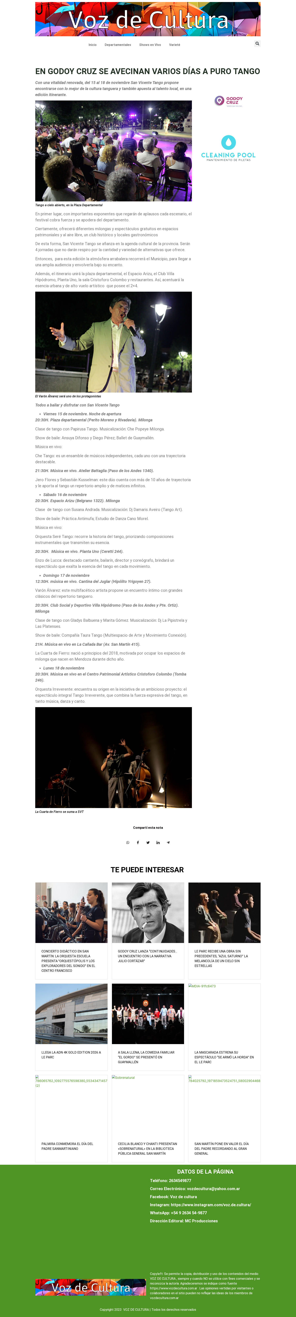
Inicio (93, 45)
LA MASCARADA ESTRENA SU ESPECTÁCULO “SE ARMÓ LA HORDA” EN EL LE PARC (224, 1057)
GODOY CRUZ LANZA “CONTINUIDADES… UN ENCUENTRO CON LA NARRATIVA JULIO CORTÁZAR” (147, 956)
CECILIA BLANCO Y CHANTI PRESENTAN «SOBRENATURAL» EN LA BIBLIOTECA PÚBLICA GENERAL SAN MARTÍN (147, 1148)
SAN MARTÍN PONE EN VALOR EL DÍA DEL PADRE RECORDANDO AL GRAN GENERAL (222, 1148)
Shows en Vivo (150, 45)
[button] (257, 43)
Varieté (174, 45)
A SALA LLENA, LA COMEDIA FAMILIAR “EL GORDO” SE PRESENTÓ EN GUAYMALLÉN (146, 1057)
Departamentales (118, 45)
